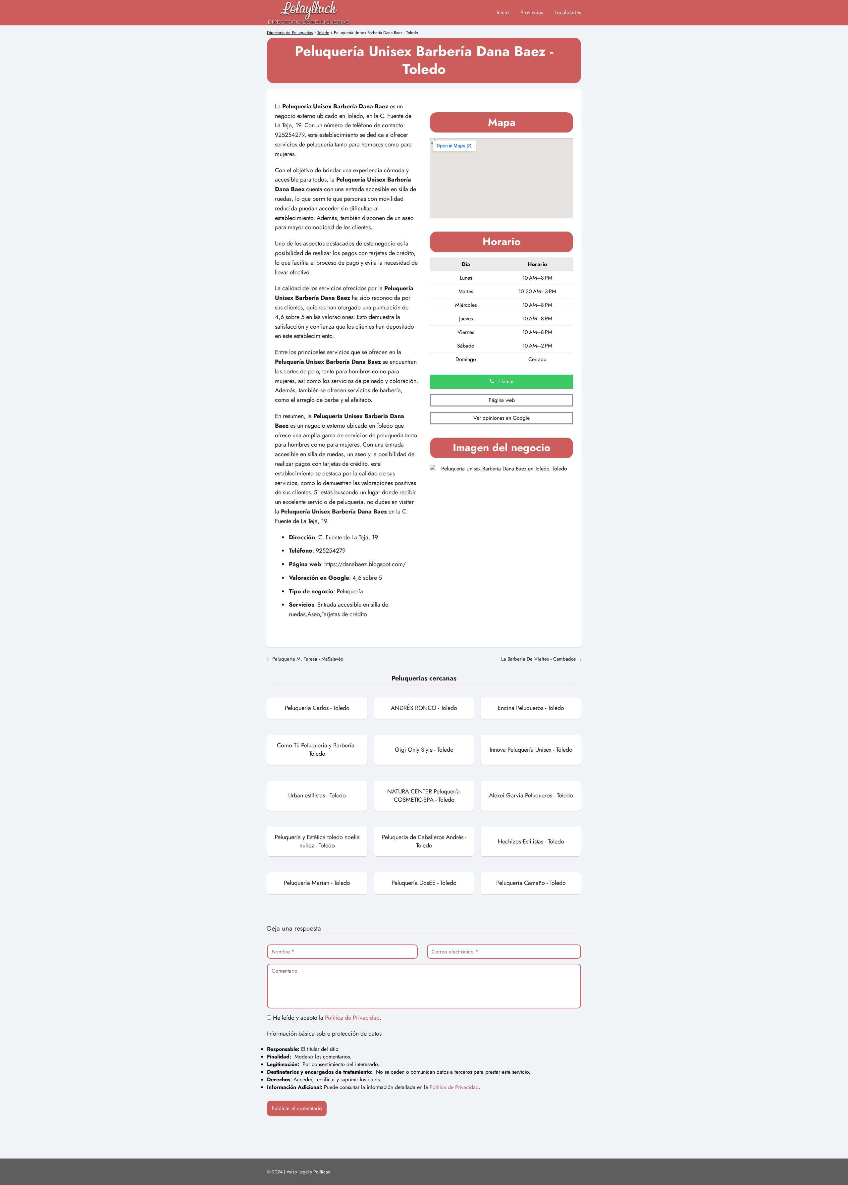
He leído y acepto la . (326, 1017)
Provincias (531, 12)
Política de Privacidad (352, 1017)
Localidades (568, 12)
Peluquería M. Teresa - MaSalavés (307, 659)
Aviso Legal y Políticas (308, 1171)
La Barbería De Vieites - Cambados (538, 659)
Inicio (503, 12)
